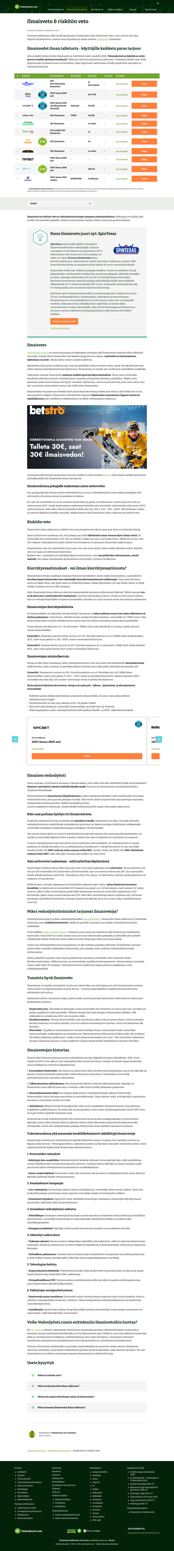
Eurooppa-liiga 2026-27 (141, 1493)
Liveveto (56, 1475)
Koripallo (97, 1499)
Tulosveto (56, 1468)
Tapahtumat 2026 (135, 1468)
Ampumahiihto (100, 1472)
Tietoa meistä (23, 1479)
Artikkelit (21, 1472)
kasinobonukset (92, 919)
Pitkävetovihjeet (63, 1499)
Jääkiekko (97, 1496)
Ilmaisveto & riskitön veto (142, 1512)
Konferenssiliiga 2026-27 (142, 1484)
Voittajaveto (57, 1478)
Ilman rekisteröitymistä (66, 1518)
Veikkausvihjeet (59, 1495)
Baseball (97, 1475)
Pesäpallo (97, 1506)
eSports (96, 1482)
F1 (94, 1485)
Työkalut (56, 1488)
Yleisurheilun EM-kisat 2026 (143, 1497)
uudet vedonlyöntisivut (55, 932)
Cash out (56, 1492)
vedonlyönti (102, 39)
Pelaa (144, 84)
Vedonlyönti (95, 1468)
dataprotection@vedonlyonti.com (144, 1533)
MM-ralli (97, 1520)
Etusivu (18, 1468)
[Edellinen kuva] (15, 739)
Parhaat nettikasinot (24, 1504)
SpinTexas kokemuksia (60, 328)
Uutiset (21, 1475)
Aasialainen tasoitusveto (64, 1485)
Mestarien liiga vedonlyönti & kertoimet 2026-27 (144, 1488)
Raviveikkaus (58, 1482)
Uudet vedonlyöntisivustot (67, 1515)
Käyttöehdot (23, 1496)
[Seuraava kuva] (159, 739)
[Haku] (158, 3)
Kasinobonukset (25, 1518)
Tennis (96, 1513)
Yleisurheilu (98, 1516)
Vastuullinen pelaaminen (29, 1482)
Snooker (96, 1510)
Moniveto (56, 1471)
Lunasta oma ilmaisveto (64, 321)
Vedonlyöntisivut (60, 1511)
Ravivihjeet (60, 1506)
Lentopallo (98, 1503)
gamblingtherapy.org (98, 1540)
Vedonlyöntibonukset (137, 1508)
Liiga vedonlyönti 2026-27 (142, 1500)
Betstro (107, 475)
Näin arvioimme (25, 1485)
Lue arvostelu (122, 84)
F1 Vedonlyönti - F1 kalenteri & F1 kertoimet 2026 (144, 1479)
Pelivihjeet (60, 1503)
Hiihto (96, 1489)
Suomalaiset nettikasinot (29, 1511)
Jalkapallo (97, 1492)
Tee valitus (22, 1492)
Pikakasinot (23, 1515)
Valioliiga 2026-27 (138, 1503)
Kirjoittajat (22, 1489)
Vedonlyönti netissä (37, 352)
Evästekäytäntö (24, 1499)
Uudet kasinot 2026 (26, 1508)
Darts (95, 1479)
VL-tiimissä (37, 1329)
